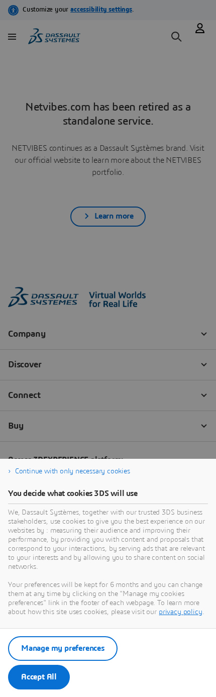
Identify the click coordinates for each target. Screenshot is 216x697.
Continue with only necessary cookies (72, 471)
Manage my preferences (62, 648)
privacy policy (180, 612)
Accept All (39, 677)
